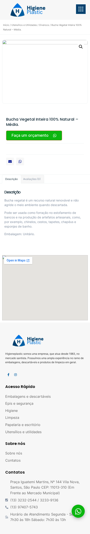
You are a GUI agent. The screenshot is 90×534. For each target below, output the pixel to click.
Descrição (11, 179)
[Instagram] (15, 375)
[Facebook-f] (8, 375)
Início (6, 25)
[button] (10, 161)
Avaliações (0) (32, 179)
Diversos (44, 25)
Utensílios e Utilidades (24, 25)
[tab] (11, 179)
